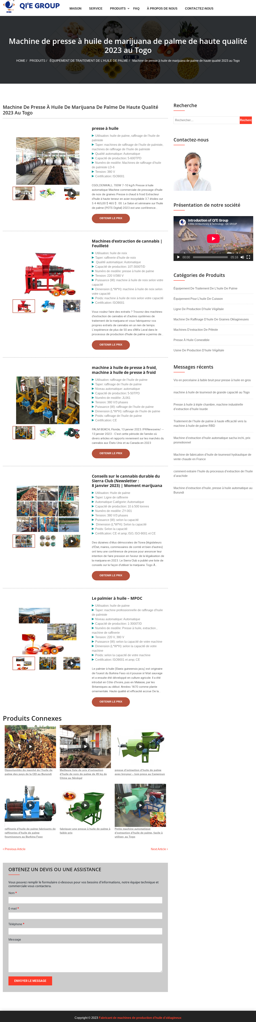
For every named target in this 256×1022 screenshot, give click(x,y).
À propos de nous (162, 8)
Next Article (159, 849)
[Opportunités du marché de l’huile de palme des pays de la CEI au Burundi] (30, 746)
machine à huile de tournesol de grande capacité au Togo (212, 392)
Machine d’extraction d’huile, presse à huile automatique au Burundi (213, 490)
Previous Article (14, 849)
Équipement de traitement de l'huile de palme (89, 60)
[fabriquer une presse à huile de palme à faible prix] (85, 805)
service (96, 8)
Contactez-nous (199, 8)
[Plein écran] (248, 257)
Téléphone (16, 924)
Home (20, 60)
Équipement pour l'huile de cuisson (198, 298)
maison (76, 8)
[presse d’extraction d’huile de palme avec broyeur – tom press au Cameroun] (140, 746)
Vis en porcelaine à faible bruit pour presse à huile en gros (212, 380)
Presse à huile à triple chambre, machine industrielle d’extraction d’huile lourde (208, 407)
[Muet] (242, 257)
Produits (118, 8)
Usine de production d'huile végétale (199, 350)
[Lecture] (178, 257)
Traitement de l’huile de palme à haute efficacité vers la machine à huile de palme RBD (210, 423)
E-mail (13, 908)
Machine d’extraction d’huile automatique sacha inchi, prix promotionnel (212, 440)
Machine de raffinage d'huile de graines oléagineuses (211, 319)
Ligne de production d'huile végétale (199, 309)
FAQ (136, 8)
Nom (12, 893)
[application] (213, 238)
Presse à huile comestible (192, 340)
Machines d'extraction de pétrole (196, 329)
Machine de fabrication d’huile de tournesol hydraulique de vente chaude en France (212, 457)
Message (14, 939)
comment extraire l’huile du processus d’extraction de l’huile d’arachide (213, 473)
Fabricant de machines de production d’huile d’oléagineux (140, 1017)
